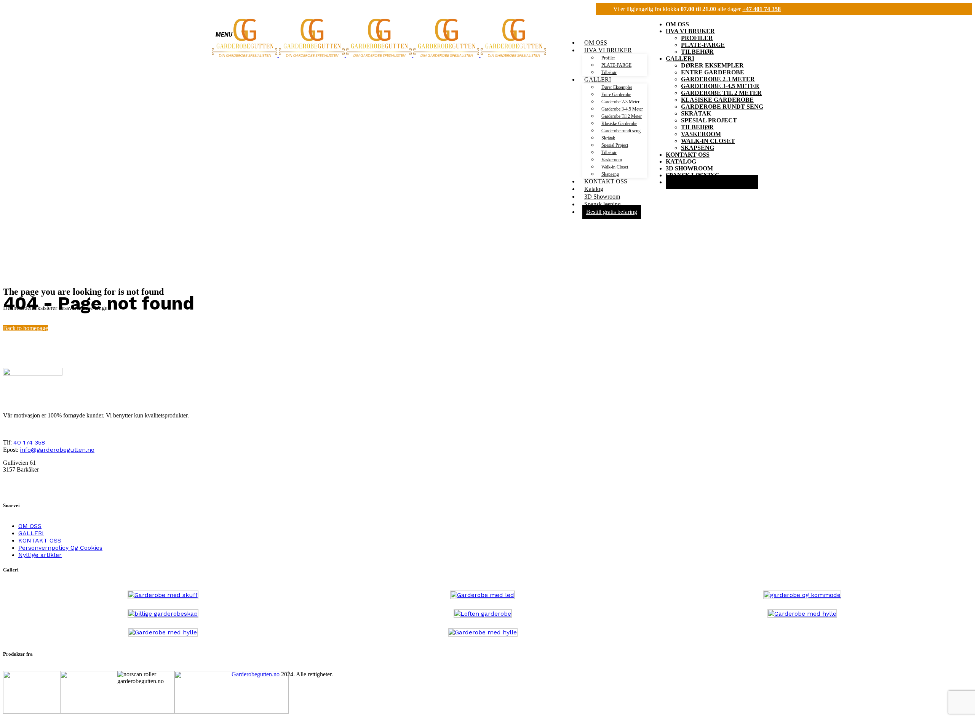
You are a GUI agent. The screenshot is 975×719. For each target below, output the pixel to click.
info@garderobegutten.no (57, 449)
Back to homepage (25, 328)
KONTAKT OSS (39, 540)
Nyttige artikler (40, 555)
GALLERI (31, 533)
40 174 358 (29, 442)
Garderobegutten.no (256, 674)
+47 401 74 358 (761, 9)
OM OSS (30, 526)
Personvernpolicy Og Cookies (60, 547)
